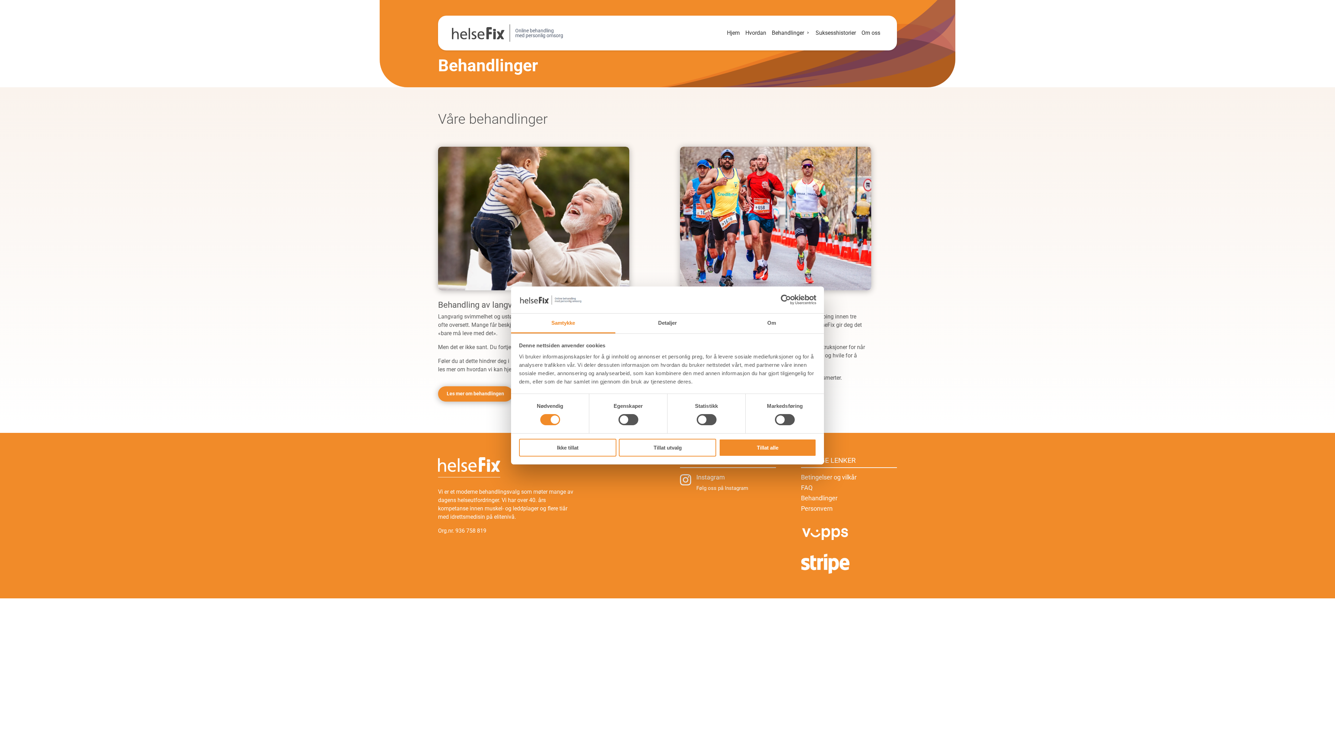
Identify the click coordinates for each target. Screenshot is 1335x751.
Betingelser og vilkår (829, 478)
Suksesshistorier (836, 33)
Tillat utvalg (668, 448)
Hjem (733, 33)
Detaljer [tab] (667, 323)
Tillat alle (767, 448)
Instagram (710, 477)
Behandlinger (788, 33)
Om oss (870, 33)
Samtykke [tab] (563, 323)
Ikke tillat (567, 448)
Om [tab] (771, 323)
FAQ (806, 488)
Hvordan (755, 33)
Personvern (817, 509)
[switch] (628, 419)
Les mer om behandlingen (475, 393)
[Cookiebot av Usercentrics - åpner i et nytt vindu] (785, 299)
